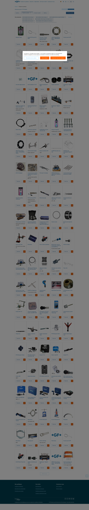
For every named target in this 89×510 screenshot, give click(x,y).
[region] (45, 56)
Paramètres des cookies (31, 58)
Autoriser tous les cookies (58, 57)
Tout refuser (44, 57)
